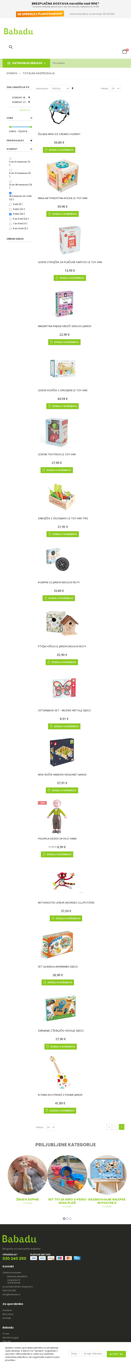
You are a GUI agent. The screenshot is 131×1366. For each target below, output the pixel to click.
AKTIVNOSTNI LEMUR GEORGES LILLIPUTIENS (66, 902)
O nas (6, 1333)
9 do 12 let (21, 228)
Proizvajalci (59, 63)
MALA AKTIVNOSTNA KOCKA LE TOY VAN (62, 198)
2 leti (18, 204)
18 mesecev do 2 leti (20, 197)
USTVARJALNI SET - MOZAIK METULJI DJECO (64, 710)
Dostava (7, 1310)
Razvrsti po (42, 88)
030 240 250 (9, 1290)
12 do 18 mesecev (20, 186)
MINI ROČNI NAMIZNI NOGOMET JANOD (62, 774)
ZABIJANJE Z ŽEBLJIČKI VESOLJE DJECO (61, 1030)
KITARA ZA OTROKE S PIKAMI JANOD (60, 1094)
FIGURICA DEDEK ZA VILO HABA (57, 838)
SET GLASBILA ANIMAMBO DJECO (58, 966)
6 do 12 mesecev (20, 173)
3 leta (19, 209)
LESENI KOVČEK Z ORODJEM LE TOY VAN (62, 390)
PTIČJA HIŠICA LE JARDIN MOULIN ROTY (62, 646)
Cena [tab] (10, 117)
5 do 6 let (21, 218)
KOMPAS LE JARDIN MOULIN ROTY (59, 582)
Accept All (116, 1354)
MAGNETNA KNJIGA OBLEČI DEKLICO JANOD (64, 326)
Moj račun (8, 1314)
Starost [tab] (12, 149)
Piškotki (7, 1341)
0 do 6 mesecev (20, 161)
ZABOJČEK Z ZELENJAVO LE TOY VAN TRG (63, 518)
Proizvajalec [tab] (15, 140)
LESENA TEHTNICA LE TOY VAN (57, 454)
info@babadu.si (11, 1294)
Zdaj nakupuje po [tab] (18, 87)
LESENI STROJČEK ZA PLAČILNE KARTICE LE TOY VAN (70, 262)
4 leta (19, 213)
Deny (74, 1353)
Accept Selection (93, 1353)
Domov (12, 73)
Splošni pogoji (10, 1337)
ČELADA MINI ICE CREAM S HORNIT (59, 134)
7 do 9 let (20, 223)
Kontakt (7, 1318)
